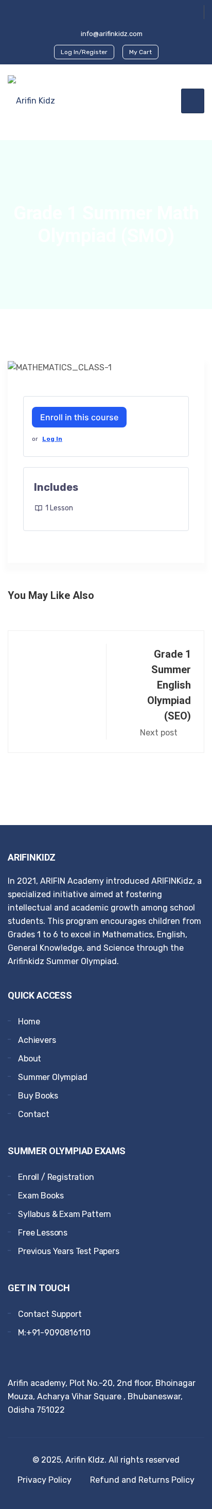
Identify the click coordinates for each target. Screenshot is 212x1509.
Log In (52, 438)
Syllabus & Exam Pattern (64, 1214)
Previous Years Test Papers (68, 1251)
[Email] (60, 1357)
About (29, 1059)
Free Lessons (42, 1233)
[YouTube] (106, 12)
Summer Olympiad (52, 1077)
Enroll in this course (79, 417)
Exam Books (40, 1196)
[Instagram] (44, 1357)
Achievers (37, 1040)
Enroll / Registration (56, 1177)
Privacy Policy (44, 1480)
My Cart (140, 52)
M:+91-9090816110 (54, 1332)
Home (29, 1021)
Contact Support (50, 1314)
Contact (33, 1114)
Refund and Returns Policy (142, 1480)
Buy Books (38, 1096)
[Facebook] (88, 12)
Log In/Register (84, 52)
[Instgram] (123, 12)
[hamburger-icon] (192, 101)
